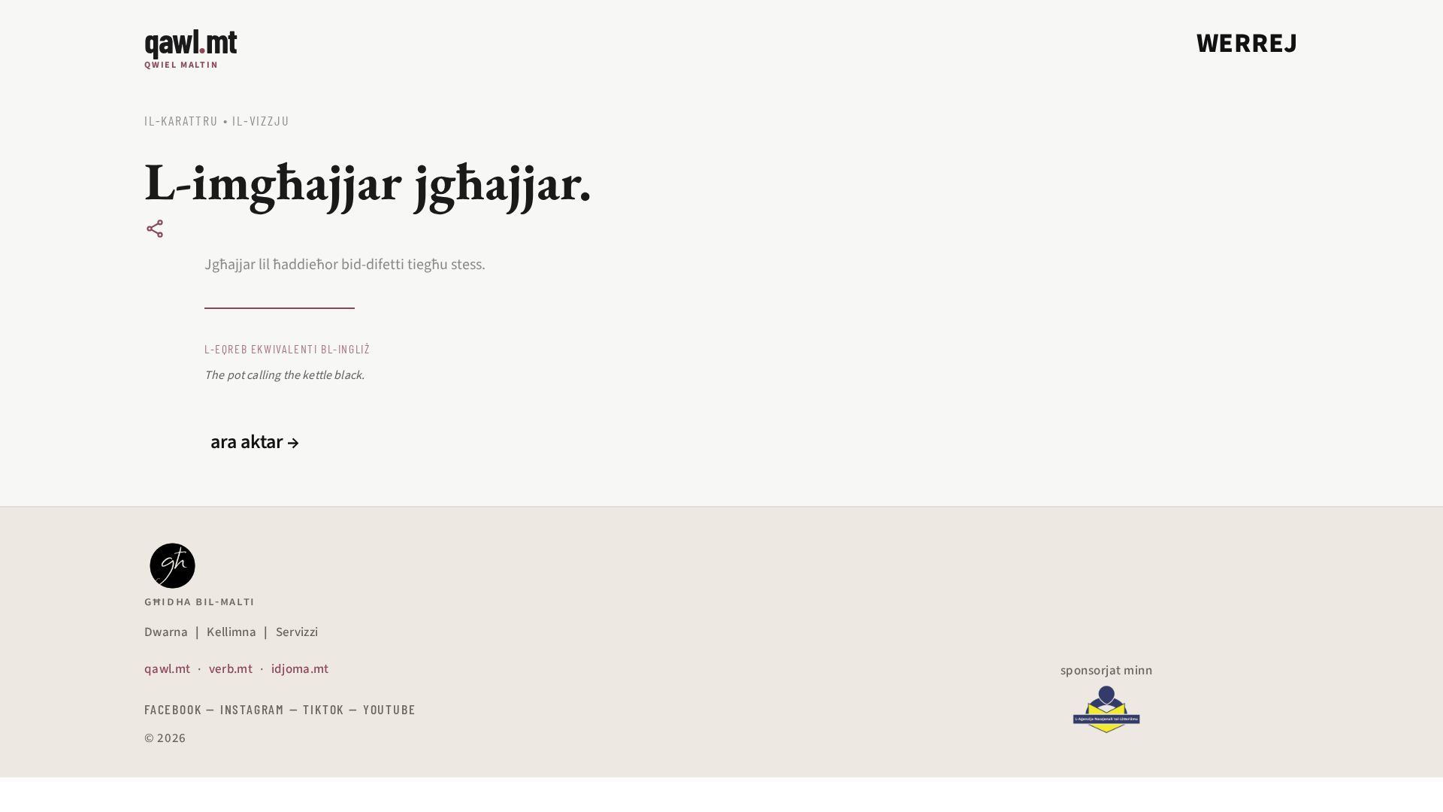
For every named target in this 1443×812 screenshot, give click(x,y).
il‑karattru (181, 120)
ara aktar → (254, 442)
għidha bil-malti (200, 601)
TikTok (323, 709)
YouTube (389, 709)
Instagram (252, 709)
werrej (1247, 43)
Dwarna (166, 632)
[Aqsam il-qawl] (154, 228)
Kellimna (231, 632)
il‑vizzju (260, 120)
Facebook (172, 709)
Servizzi (297, 632)
